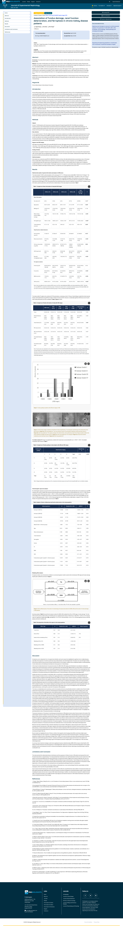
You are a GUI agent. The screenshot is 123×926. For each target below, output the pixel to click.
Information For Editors (48, 904)
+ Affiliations (36, 28)
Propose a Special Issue (106, 19)
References (7, 32)
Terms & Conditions (88, 922)
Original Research (38, 13)
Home (6, 12)
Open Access (48, 13)
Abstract (7, 15)
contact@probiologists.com (31, 910)
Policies (28, 1)
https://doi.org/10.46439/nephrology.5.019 (56, 15)
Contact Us (38, 1)
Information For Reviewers (49, 906)
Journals (24, 1)
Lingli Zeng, (38, 26)
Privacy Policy (96, 922)
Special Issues (117, 5)
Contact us (46, 910)
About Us (46, 896)
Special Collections (116, 1)
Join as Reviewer (106, 15)
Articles (109, 5)
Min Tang (51, 26)
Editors (95, 5)
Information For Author (48, 902)
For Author (101, 5)
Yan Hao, (45, 26)
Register (33, 1)
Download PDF (106, 12)
